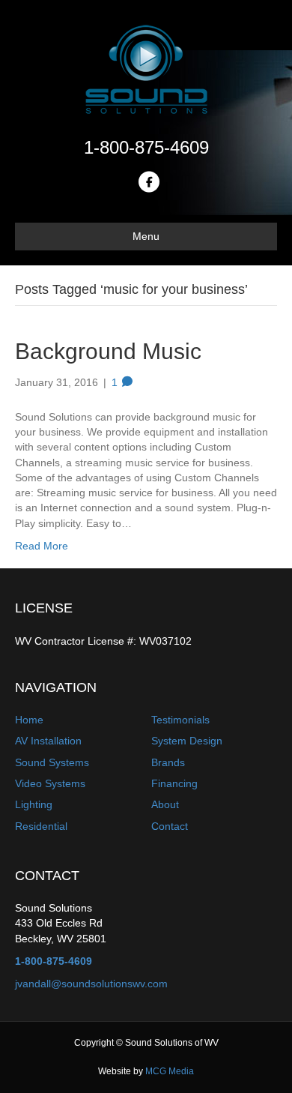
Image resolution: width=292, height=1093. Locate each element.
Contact (169, 826)
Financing (174, 783)
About (165, 804)
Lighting (33, 804)
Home (29, 720)
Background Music (108, 351)
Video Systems (50, 783)
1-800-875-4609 (146, 147)
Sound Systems (52, 762)
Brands (168, 762)
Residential (41, 826)
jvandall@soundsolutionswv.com (91, 984)
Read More (41, 546)
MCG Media (169, 1071)
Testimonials (180, 720)
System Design (186, 741)
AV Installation (48, 741)
